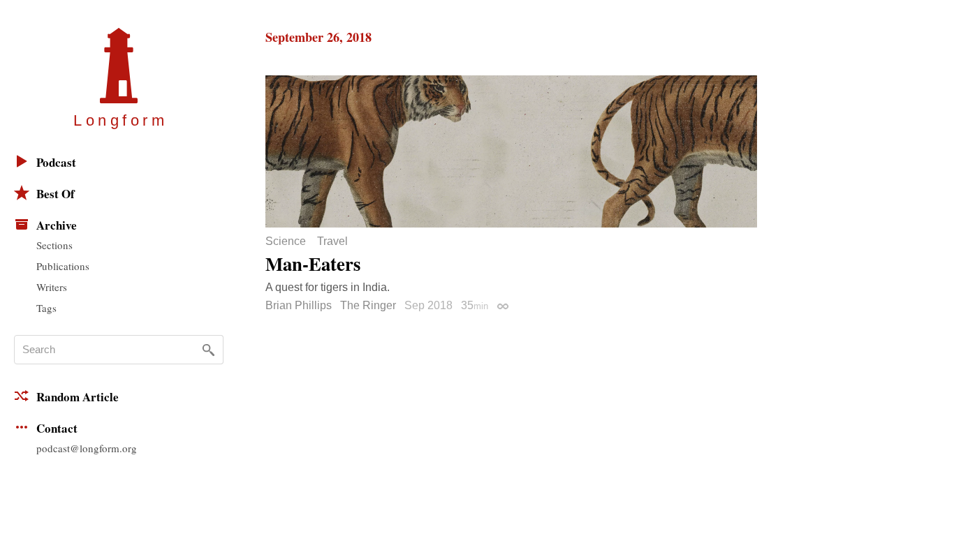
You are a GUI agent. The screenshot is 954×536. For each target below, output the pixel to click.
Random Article (77, 396)
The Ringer (368, 305)
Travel (332, 241)
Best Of (55, 193)
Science (285, 241)
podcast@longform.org (86, 448)
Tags (46, 308)
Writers (51, 287)
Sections (54, 245)
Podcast (56, 162)
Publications (62, 266)
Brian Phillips (298, 305)
